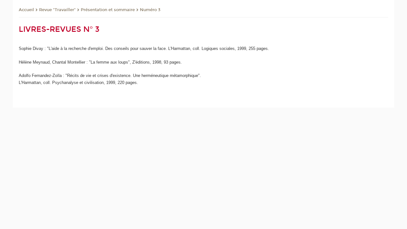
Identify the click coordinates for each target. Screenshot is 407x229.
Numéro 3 (150, 9)
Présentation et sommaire (108, 9)
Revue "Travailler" (57, 9)
